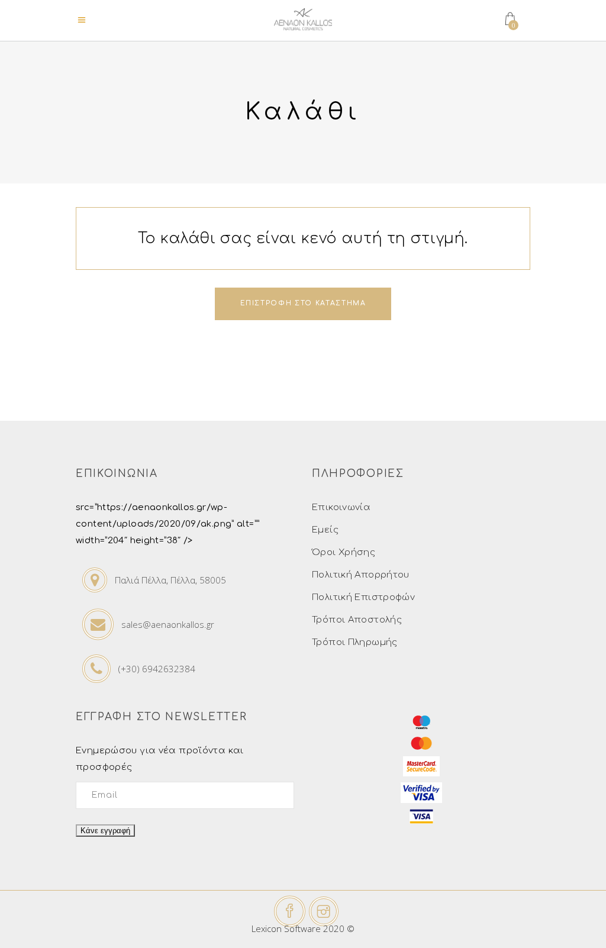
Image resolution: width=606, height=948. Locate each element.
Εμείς (325, 530)
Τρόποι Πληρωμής (355, 642)
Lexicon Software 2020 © (303, 928)
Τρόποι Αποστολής (357, 620)
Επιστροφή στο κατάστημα (303, 303)
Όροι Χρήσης (343, 552)
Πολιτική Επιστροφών (363, 597)
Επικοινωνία (341, 507)
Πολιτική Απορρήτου (361, 575)
